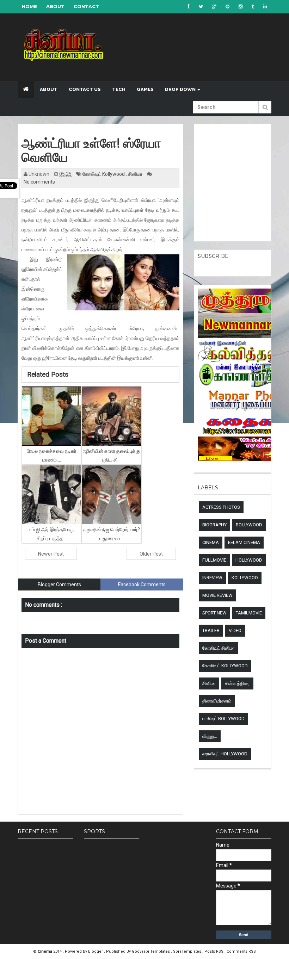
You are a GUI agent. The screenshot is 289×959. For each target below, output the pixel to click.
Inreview (212, 577)
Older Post (151, 554)
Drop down (181, 89)
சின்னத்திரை (237, 683)
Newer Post (51, 554)
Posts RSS (214, 951)
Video (235, 630)
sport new (214, 612)
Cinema (210, 542)
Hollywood (248, 560)
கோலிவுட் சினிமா (218, 648)
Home (29, 6)
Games (145, 89)
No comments (39, 182)
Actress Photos (221, 507)
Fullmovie (214, 560)
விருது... (209, 736)
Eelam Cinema (244, 542)
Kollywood (245, 577)
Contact (86, 6)
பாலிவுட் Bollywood (223, 718)
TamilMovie (249, 612)
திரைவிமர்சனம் (216, 701)
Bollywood (249, 524)
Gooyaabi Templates (151, 951)
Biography (214, 524)
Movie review (217, 595)
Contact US (85, 89)
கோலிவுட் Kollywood (104, 174)
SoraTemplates (187, 951)
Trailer (211, 630)
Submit (265, 111)
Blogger (96, 951)
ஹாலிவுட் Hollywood (224, 753)
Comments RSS (241, 951)
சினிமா (135, 174)
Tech (118, 89)
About (55, 6)
